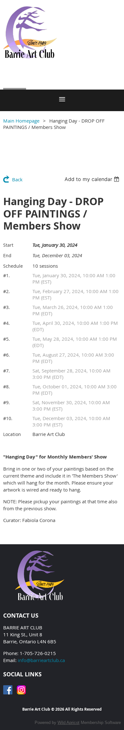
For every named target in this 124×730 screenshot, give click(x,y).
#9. (6, 402)
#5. (6, 339)
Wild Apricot (68, 722)
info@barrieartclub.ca (41, 660)
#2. (6, 291)
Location (12, 434)
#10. (7, 418)
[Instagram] (21, 689)
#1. (6, 275)
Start (8, 245)
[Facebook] (7, 689)
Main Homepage (21, 120)
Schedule (13, 266)
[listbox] (93, 179)
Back (17, 179)
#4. (6, 323)
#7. (6, 371)
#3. (6, 307)
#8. (6, 387)
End (7, 255)
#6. (6, 355)
